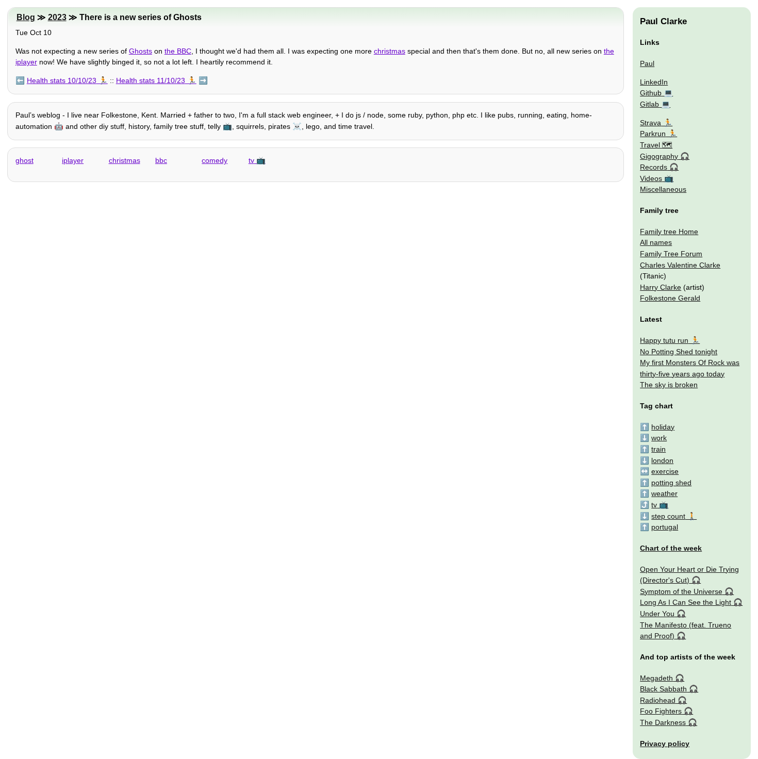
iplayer (73, 160)
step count (668, 516)
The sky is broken (669, 385)
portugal (664, 527)
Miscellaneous (663, 189)
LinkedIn (654, 82)
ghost (24, 160)
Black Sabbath (663, 689)
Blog (26, 17)
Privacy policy (664, 743)
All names (656, 242)
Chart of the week (671, 548)
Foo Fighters (661, 711)
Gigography (659, 156)
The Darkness (663, 722)
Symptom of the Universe (681, 591)
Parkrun (653, 133)
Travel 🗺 (656, 145)
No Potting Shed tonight (678, 352)
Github (651, 93)
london (662, 460)
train (658, 449)
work (659, 438)
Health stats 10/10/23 (61, 80)
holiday (662, 427)
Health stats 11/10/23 (150, 80)
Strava (650, 123)
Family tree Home (669, 231)
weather (664, 493)
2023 (57, 17)
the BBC (177, 51)
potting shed (671, 482)
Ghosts (140, 51)
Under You (657, 613)
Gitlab (649, 104)
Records (653, 167)
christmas (389, 51)
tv (251, 160)
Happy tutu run (664, 340)
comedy (214, 160)
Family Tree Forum (671, 254)
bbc (161, 160)
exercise (665, 471)
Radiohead (657, 700)
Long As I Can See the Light (685, 602)
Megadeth (656, 678)
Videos (651, 178)
